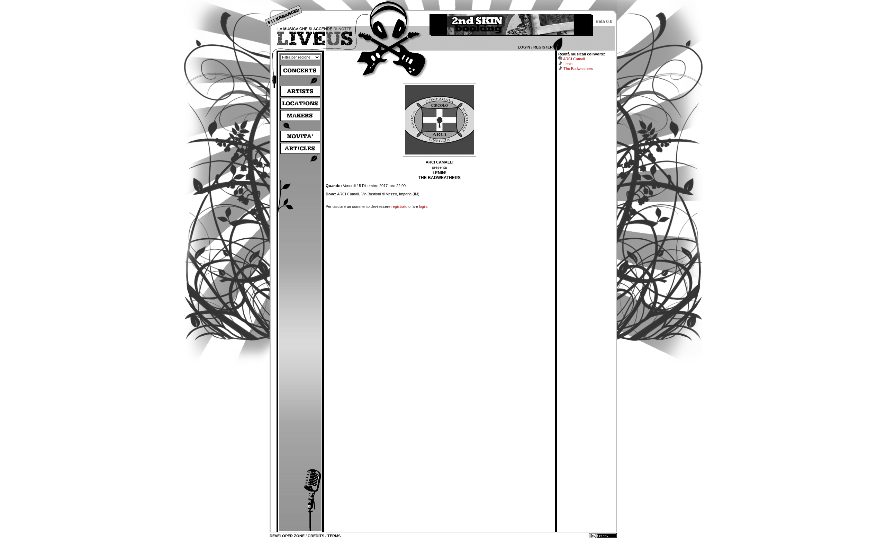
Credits (316, 536)
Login (524, 47)
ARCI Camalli (574, 59)
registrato (399, 206)
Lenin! (568, 64)
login (423, 206)
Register (543, 47)
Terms (334, 536)
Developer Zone (287, 536)
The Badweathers (578, 69)
